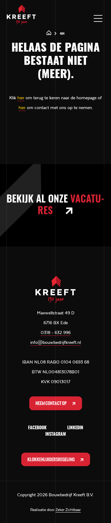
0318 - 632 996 (56, 332)
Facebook (37, 428)
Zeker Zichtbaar (68, 510)
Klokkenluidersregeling (51, 459)
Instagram (55, 434)
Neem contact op (51, 403)
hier (20, 97)
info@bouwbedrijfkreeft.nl (55, 342)
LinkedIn (75, 428)
